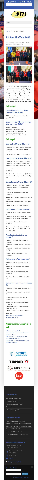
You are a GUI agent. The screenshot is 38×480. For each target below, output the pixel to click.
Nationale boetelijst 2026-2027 (14, 431)
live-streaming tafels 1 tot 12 (14, 315)
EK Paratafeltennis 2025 (13, 338)
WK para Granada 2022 (13, 331)
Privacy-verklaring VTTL (14, 462)
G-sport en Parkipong (11, 401)
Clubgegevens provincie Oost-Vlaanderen (17, 434)
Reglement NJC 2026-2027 (13, 429)
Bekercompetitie (10, 407)
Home (8, 31)
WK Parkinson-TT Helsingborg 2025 (16, 336)
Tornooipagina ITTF (12, 317)
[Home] (19, 17)
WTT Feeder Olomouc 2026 (13, 398)
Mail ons (11, 458)
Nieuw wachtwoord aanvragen (21, 477)
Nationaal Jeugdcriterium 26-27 (14, 404)
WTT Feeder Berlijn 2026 (12, 410)
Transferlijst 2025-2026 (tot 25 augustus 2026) (18, 426)
